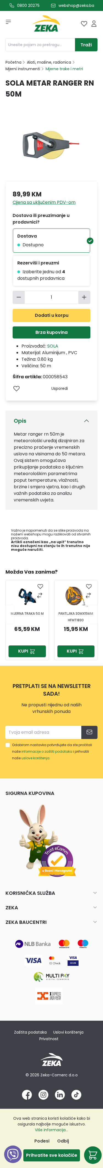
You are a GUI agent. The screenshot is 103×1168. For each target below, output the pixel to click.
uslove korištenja (35, 758)
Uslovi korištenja (68, 1032)
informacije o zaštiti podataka (46, 751)
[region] (51, 614)
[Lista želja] (84, 23)
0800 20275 (28, 5)
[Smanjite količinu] (19, 297)
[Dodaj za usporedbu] (40, 596)
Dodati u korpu (51, 315)
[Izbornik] (6, 23)
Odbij (63, 1141)
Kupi (23, 651)
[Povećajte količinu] (84, 297)
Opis (20, 421)
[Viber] (13, 1160)
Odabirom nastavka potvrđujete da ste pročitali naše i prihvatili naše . (52, 751)
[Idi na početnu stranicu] (46, 24)
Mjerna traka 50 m (27, 613)
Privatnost (49, 1039)
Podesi (41, 1141)
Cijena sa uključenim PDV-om (44, 202)
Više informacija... (51, 1130)
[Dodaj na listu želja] (16, 388)
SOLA (52, 346)
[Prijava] (94, 23)
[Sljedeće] (93, 614)
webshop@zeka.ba (76, 5)
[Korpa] (93, 1155)
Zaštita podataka (30, 1032)
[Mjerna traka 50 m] (27, 596)
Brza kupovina (51, 332)
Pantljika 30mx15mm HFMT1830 (76, 616)
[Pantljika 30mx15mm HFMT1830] (76, 596)
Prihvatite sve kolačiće (51, 1155)
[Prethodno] (9, 614)
